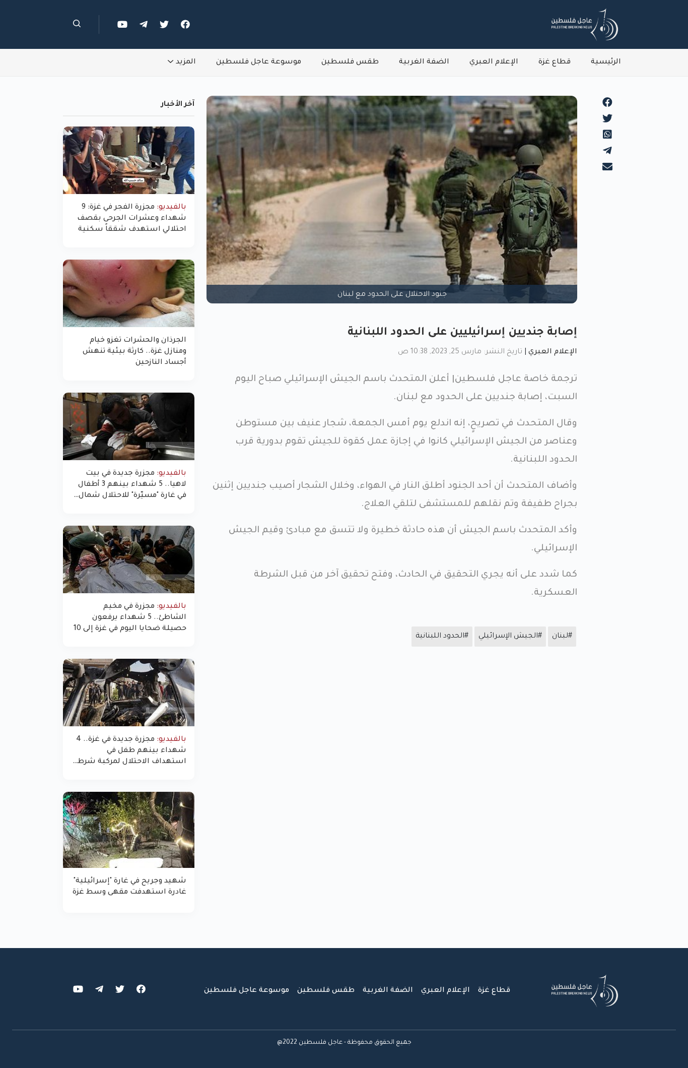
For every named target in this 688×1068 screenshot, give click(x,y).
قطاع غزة (554, 62)
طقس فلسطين (350, 62)
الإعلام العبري (493, 62)
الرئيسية (606, 62)
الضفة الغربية (424, 62)
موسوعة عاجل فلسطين (258, 62)
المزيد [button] (186, 62)
